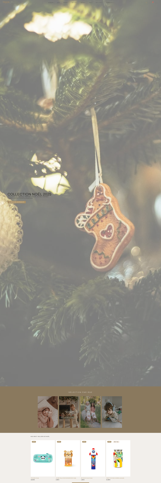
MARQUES (65, 2)
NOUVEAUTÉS (50, 2)
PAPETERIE (83, 2)
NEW (34, 441)
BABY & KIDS (74, 2)
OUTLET (58, 2)
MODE (90, 2)
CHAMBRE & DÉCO (109, 2)
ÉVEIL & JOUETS (99, 2)
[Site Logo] (6, 2)
